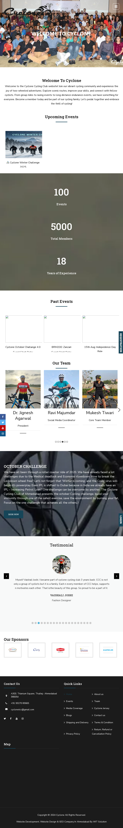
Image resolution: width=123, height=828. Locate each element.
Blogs (69, 715)
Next (119, 410)
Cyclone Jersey (101, 708)
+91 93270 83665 (20, 703)
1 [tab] (56, 442)
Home (69, 694)
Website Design (48, 821)
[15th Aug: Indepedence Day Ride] (100, 329)
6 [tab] (67, 442)
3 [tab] (60, 442)
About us (98, 694)
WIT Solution (100, 821)
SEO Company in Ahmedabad (74, 821)
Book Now (13, 514)
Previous (4, 410)
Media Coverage (74, 708)
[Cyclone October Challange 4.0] (23, 329)
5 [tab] (65, 442)
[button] (33, 623)
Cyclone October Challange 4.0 (23, 347)
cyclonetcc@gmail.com (22, 709)
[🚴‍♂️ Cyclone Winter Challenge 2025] (23, 144)
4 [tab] (62, 442)
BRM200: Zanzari (61, 347)
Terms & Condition (103, 722)
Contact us (99, 715)
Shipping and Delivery (77, 722)
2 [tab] (58, 442)
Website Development (27, 821)
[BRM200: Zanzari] (61, 329)
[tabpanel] (23, 405)
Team (97, 701)
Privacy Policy (73, 733)
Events (69, 701)
